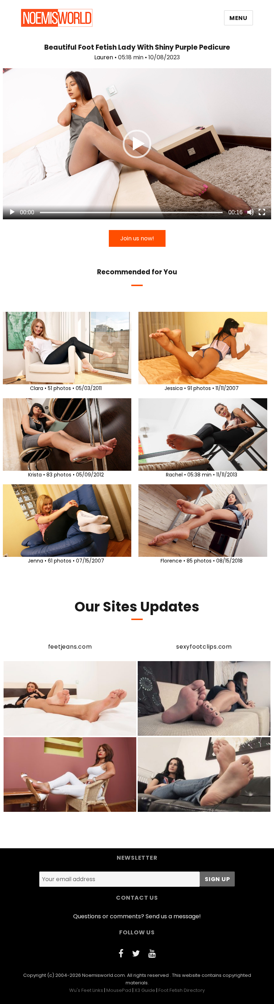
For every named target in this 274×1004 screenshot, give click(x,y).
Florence (171, 560)
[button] (137, 144)
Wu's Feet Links (86, 990)
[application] (137, 143)
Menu (238, 18)
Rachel (174, 474)
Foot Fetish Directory (181, 990)
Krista (35, 474)
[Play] (12, 212)
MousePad (118, 990)
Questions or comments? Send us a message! (137, 916)
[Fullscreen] (261, 212)
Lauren (103, 57)
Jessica (173, 388)
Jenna (35, 560)
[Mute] (250, 212)
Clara (36, 388)
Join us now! (137, 238)
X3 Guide (145, 990)
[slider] (131, 212)
